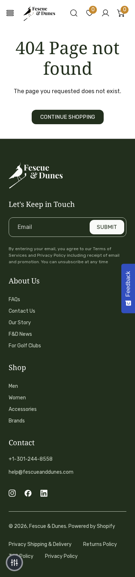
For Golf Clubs (25, 346)
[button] (90, 13)
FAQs (14, 299)
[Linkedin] (44, 493)
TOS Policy (21, 556)
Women (17, 398)
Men (13, 386)
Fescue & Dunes (47, 526)
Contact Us (22, 311)
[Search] (74, 13)
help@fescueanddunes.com (41, 472)
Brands (17, 421)
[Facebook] (28, 493)
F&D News (20, 334)
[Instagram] (12, 493)
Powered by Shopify (91, 526)
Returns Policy (100, 544)
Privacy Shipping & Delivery (40, 544)
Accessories (23, 409)
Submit (107, 227)
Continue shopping (67, 117)
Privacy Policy (61, 556)
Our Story (20, 323)
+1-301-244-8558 (31, 459)
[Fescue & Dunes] (39, 13)
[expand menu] (10, 13)
